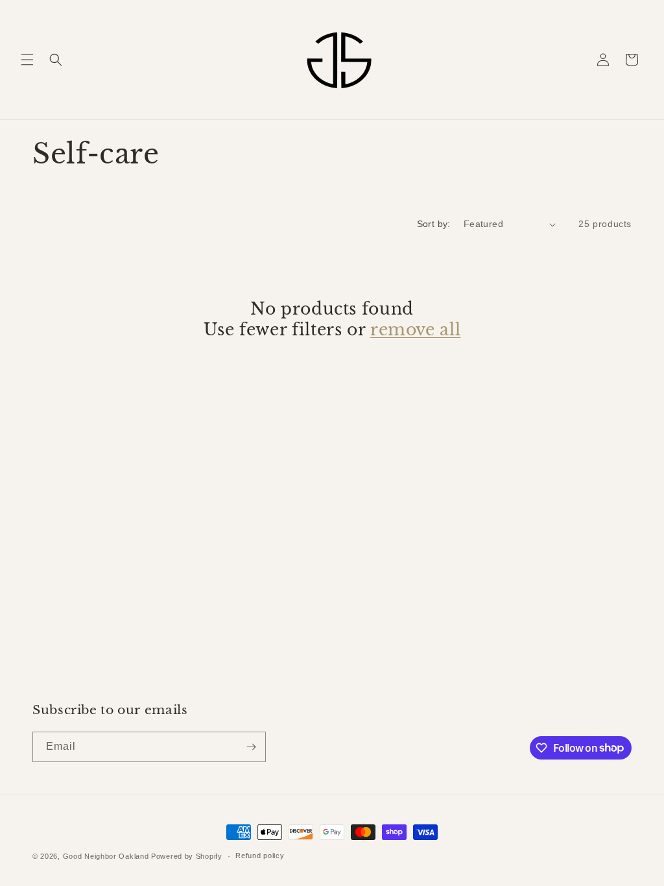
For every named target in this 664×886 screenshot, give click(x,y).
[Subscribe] (251, 747)
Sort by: (434, 224)
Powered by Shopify (186, 856)
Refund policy (259, 855)
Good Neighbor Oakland (106, 856)
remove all (415, 330)
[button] (27, 59)
